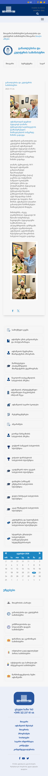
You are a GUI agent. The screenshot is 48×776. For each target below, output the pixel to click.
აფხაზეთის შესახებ (24, 726)
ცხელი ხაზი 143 (24, 709)
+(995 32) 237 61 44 (24, 712)
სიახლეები (24, 738)
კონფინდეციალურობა (24, 749)
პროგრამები (24, 734)
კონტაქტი (24, 745)
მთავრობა (24, 730)
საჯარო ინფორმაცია (24, 741)
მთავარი (10, 64)
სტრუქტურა (26, 64)
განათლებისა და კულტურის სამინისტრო (18, 83)
